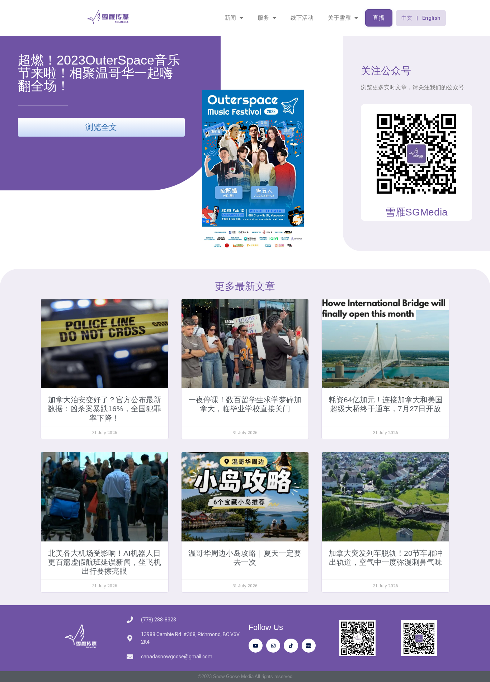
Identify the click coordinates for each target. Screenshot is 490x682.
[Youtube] (256, 646)
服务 (263, 18)
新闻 (230, 18)
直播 (379, 18)
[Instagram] (273, 646)
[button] (421, 18)
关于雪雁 (339, 18)
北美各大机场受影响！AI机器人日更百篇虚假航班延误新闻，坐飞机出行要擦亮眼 (104, 562)
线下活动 (302, 18)
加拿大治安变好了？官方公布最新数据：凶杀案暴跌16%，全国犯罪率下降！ (104, 409)
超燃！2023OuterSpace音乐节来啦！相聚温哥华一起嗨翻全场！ (99, 73)
